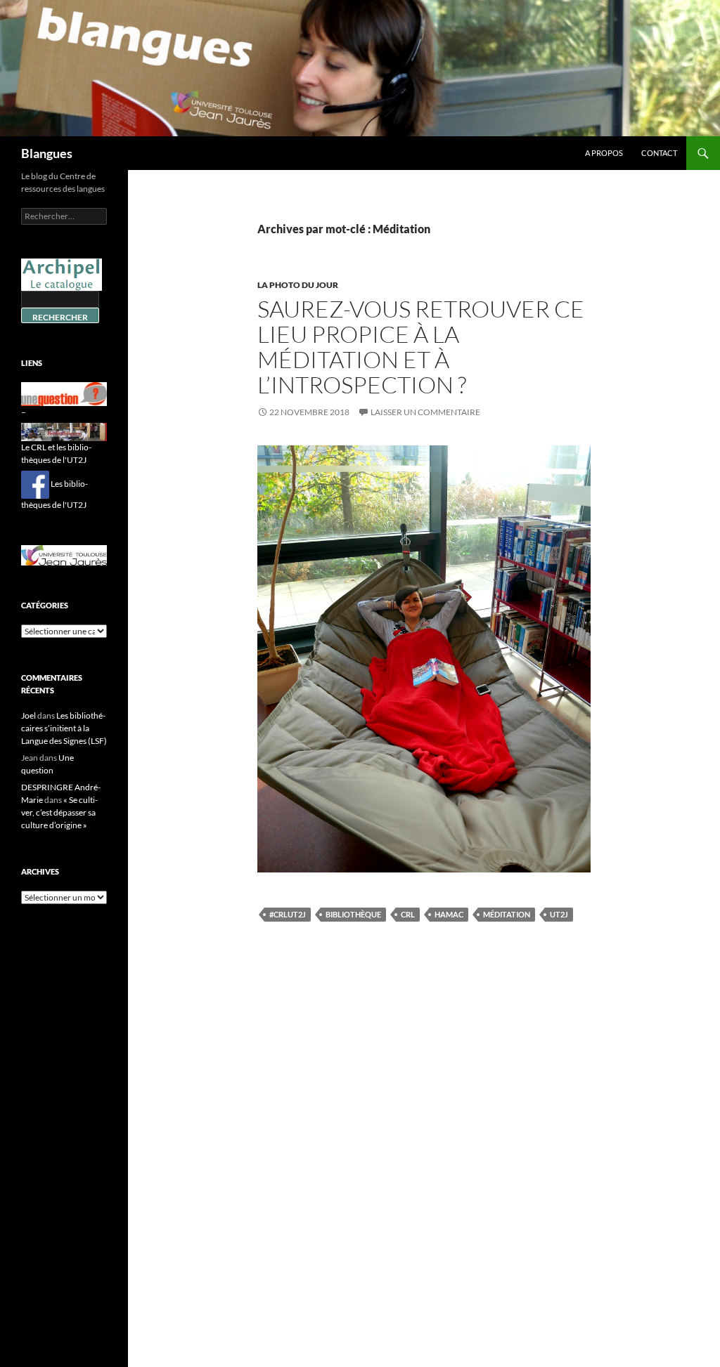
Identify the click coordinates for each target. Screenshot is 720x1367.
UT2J (559, 914)
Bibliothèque (353, 914)
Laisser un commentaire (425, 412)
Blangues (46, 153)
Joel (28, 715)
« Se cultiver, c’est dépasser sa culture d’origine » (59, 812)
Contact (659, 152)
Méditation (506, 914)
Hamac (449, 914)
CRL (408, 914)
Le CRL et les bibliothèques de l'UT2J (56, 453)
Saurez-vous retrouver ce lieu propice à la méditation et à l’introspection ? (420, 346)
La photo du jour (297, 285)
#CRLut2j (287, 914)
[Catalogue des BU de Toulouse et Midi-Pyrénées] (61, 273)
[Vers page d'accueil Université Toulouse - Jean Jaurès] (64, 554)
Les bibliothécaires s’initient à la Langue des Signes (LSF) (64, 728)
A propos (604, 152)
